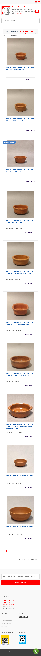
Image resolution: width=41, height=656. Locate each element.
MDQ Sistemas (27, 652)
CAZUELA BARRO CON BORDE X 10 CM (19, 475)
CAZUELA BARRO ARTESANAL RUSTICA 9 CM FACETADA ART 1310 (20, 120)
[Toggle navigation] (37, 11)
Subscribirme (20, 582)
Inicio (3, 2)
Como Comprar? (11, 2)
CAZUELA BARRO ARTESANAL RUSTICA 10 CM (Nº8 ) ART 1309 (19, 221)
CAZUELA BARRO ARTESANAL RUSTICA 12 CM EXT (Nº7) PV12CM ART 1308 (19, 272)
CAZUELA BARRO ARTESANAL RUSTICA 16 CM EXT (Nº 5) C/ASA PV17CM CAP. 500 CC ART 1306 (19, 426)
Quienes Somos (6, 620)
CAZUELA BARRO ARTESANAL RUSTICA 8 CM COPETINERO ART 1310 (20, 69)
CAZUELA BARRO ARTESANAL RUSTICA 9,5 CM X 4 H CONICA (19, 170)
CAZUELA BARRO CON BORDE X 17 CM (19, 526)
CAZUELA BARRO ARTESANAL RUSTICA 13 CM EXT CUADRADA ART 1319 (19, 323)
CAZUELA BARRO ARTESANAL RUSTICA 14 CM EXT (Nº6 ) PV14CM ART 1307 (19, 374)
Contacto (20, 2)
